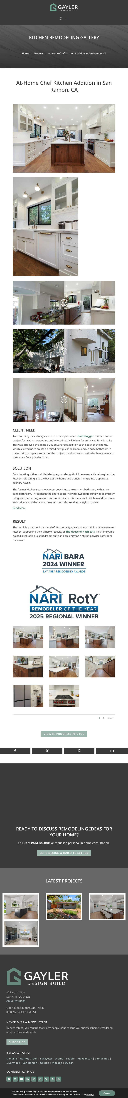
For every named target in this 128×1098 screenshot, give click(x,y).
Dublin (69, 1062)
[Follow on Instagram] (33, 1079)
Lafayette (46, 1058)
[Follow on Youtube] (21, 1079)
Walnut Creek (28, 1058)
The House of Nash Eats (80, 531)
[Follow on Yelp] (52, 1079)
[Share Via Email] (112, 751)
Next (111, 718)
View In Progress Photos (64, 733)
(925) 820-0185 (40, 843)
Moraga (57, 1062)
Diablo (70, 1058)
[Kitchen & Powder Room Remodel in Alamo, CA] (107, 907)
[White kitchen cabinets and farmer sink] (45, 276)
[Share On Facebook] (15, 751)
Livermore (13, 1062)
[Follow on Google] (58, 1079)
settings (90, 1094)
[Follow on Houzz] (27, 1079)
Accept (106, 1093)
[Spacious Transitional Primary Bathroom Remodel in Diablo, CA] (21, 933)
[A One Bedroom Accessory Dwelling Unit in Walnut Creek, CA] (64, 907)
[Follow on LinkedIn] (40, 1079)
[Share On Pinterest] (79, 751)
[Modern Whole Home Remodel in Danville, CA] (21, 907)
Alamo (59, 1058)
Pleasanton (84, 1058)
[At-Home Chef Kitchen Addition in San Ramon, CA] (64, 138)
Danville (11, 1058)
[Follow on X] (15, 1079)
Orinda (44, 1062)
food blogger (86, 436)
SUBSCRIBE (17, 1042)
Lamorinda (102, 1058)
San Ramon (30, 1062)
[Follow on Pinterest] (46, 1079)
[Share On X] (47, 751)
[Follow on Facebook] (8, 1079)
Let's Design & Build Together (64, 852)
